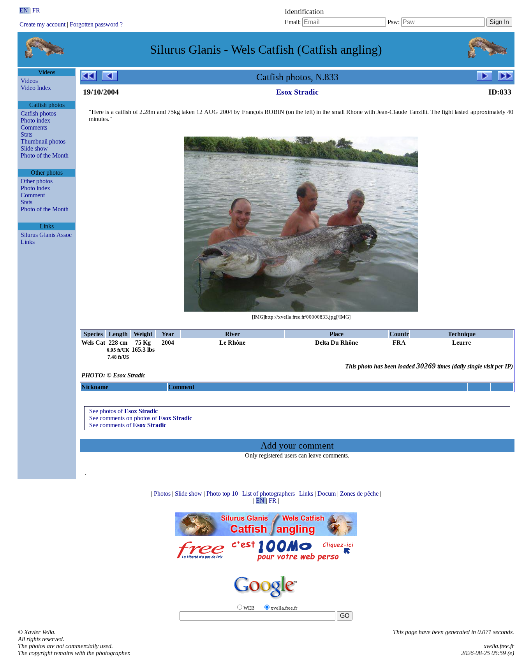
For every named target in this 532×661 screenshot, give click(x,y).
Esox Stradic (297, 92)
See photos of (123, 411)
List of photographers (269, 493)
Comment (33, 195)
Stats (26, 134)
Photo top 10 (223, 493)
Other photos (37, 181)
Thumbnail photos (43, 141)
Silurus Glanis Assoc (46, 234)
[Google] (266, 599)
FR (36, 10)
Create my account (42, 24)
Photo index (35, 120)
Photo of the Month (45, 155)
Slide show (34, 148)
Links (28, 241)
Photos (163, 493)
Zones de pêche (360, 493)
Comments (34, 127)
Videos (29, 80)
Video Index (36, 87)
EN (24, 10)
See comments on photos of (140, 418)
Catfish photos (38, 113)
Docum (327, 493)
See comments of (127, 425)
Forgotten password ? (96, 24)
